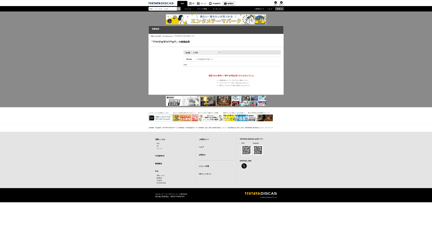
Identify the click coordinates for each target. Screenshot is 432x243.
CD (193, 3)
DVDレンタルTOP (156, 36)
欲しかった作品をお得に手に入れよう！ (184, 113)
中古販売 (159, 180)
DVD (182, 3)
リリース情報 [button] (202, 9)
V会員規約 (158, 127)
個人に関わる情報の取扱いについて (216, 127)
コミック (203, 3)
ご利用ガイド (259, 9)
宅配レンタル (161, 175)
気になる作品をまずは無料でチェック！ (259, 113)
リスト (275, 5)
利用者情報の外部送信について (254, 127)
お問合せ (202, 154)
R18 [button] (278, 9)
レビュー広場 (204, 166)
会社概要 (151, 127)
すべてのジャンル (167, 36)
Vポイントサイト (205, 174)
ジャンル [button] (187, 9)
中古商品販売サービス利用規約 (194, 127)
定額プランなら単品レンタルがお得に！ (234, 113)
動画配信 (230, 3)
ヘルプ (269, 9)
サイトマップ (269, 127)
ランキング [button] (217, 9)
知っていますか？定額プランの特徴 (208, 113)
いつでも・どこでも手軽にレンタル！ (159, 113)
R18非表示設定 (161, 183)
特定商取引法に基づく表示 (236, 127)
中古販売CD (216, 3)
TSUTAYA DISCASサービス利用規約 (173, 127)
